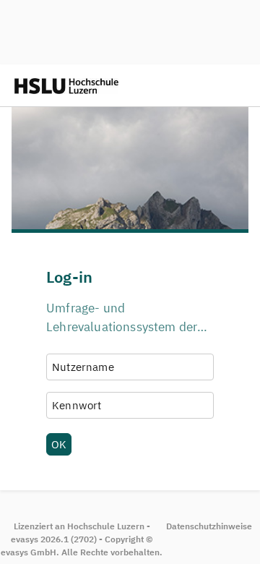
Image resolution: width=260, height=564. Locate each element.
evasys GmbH (28, 552)
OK (58, 444)
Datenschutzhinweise (209, 526)
